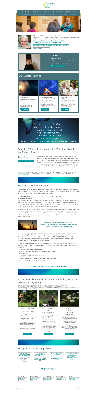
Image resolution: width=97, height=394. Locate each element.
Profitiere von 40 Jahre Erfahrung (26, 160)
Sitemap (25, 388)
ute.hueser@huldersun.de (23, 174)
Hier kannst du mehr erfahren (57, 65)
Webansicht (78, 388)
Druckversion (21, 388)
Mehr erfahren (25, 109)
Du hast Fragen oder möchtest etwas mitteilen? (34, 379)
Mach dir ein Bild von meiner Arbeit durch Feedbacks (47, 379)
